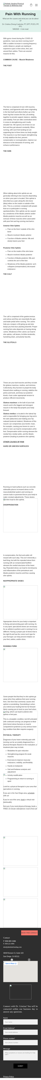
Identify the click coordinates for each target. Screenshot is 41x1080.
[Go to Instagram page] (29, 960)
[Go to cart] (31, 5)
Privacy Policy (8, 1077)
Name (5, 1018)
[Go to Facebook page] (12, 960)
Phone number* (9, 1038)
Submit (20, 1066)
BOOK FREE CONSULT (29, 933)
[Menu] (36, 5)
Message (6, 1049)
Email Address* (9, 1028)
